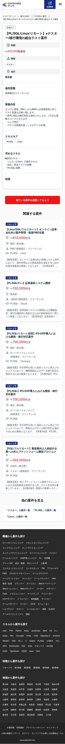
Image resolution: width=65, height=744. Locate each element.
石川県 (46, 694)
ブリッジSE (8, 563)
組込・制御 (20, 563)
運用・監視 (7, 583)
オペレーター (43, 603)
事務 (44, 609)
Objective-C (45, 635)
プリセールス (52, 568)
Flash (5, 593)
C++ (56, 630)
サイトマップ (52, 727)
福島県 (54, 689)
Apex (31, 651)
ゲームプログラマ (40, 573)
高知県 (38, 709)
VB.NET (6, 640)
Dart (38, 651)
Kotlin (5, 651)
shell (30, 645)
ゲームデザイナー (10, 603)
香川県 (22, 709)
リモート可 (7, 667)
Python (19, 630)
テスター (10, 64)
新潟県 (30, 694)
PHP (11, 630)
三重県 (38, 699)
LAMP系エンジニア (28, 558)
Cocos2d (20, 635)
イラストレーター (17, 593)
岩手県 (22, 689)
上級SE (44, 563)
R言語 (24, 651)
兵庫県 (5, 704)
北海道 (5, 689)
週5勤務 (55, 667)
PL (40, 558)
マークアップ (33, 593)
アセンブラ (39, 645)
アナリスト (31, 583)
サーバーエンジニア (38, 552)
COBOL (50, 640)
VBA (14, 640)
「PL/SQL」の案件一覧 (44, 510)
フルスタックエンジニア (13, 568)
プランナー (19, 583)
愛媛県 (30, 709)
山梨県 (5, 699)
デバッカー (27, 578)
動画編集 (35, 598)
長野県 (13, 699)
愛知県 (30, 684)
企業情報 (11, 727)
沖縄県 (40, 714)
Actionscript (14, 645)
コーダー (40, 588)
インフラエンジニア (11, 547)
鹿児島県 (31, 714)
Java (5, 630)
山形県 (46, 689)
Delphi (32, 640)
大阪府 (13, 684)
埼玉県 (38, 684)
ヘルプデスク (8, 609)
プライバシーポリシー (35, 727)
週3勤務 (36, 667)
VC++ (20, 640)
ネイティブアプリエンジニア (15, 552)
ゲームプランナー (41, 578)
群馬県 (22, 694)
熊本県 (5, 714)
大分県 (13, 714)
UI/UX (32, 603)
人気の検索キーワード (10, 733)
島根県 (40, 704)
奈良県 (13, 704)
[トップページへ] (12, 4)
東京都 (5, 684)
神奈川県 (55, 684)
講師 (28, 614)
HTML (28, 635)
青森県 (13, 689)
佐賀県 (46, 709)
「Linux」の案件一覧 (16, 516)
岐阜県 (22, 699)
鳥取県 (32, 704)
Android (56, 635)
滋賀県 (46, 699)
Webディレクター (10, 588)
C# (50, 630)
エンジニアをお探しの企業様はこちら (48, 733)
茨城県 (5, 694)
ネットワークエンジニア (32, 547)
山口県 (5, 709)
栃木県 (13, 694)
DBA (54, 578)
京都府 (54, 699)
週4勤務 (45, 667)
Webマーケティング (47, 583)
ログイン (26, 733)
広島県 (56, 704)
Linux (19, 141)
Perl (11, 635)
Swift (45, 630)
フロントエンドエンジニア (37, 542)
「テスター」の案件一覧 (18, 510)
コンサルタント (32, 568)
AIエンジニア (32, 563)
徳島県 (13, 709)
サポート (20, 609)
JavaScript (35, 630)
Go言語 (50, 645)
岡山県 (48, 704)
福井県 (54, 694)
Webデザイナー (27, 588)
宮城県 (30, 689)
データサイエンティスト (13, 614)
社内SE (52, 609)
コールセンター (33, 609)
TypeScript (14, 651)
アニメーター (47, 593)
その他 (48, 714)
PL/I (57, 640)
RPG (5, 645)
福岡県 (22, 684)
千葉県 (46, 684)
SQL (23, 645)
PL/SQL (10, 141)
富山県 (38, 694)
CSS (36, 635)
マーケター (46, 598)
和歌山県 (23, 704)
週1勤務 (18, 667)
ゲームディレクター (11, 578)
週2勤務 (27, 667)
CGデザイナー (9, 598)
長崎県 (54, 709)
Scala (5, 635)
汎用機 (47, 558)
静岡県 (30, 699)
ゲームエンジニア (10, 558)
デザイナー (51, 588)
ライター (24, 603)
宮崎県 (22, 714)
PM (43, 568)
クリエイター (23, 598)
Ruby (26, 630)
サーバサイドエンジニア (13, 542)
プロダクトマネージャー (19, 573)
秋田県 (38, 689)
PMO (5, 573)
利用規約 (20, 727)
